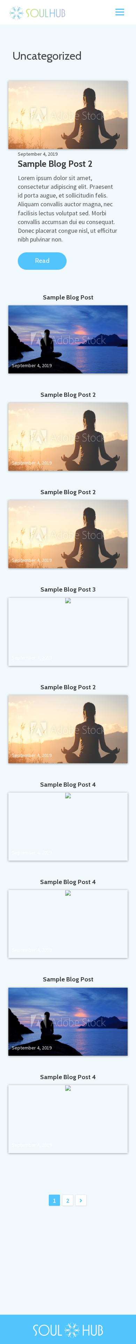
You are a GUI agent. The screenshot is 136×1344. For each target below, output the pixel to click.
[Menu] (119, 11)
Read (42, 261)
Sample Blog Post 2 (55, 163)
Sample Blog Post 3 (68, 589)
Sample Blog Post (68, 297)
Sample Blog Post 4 (68, 784)
